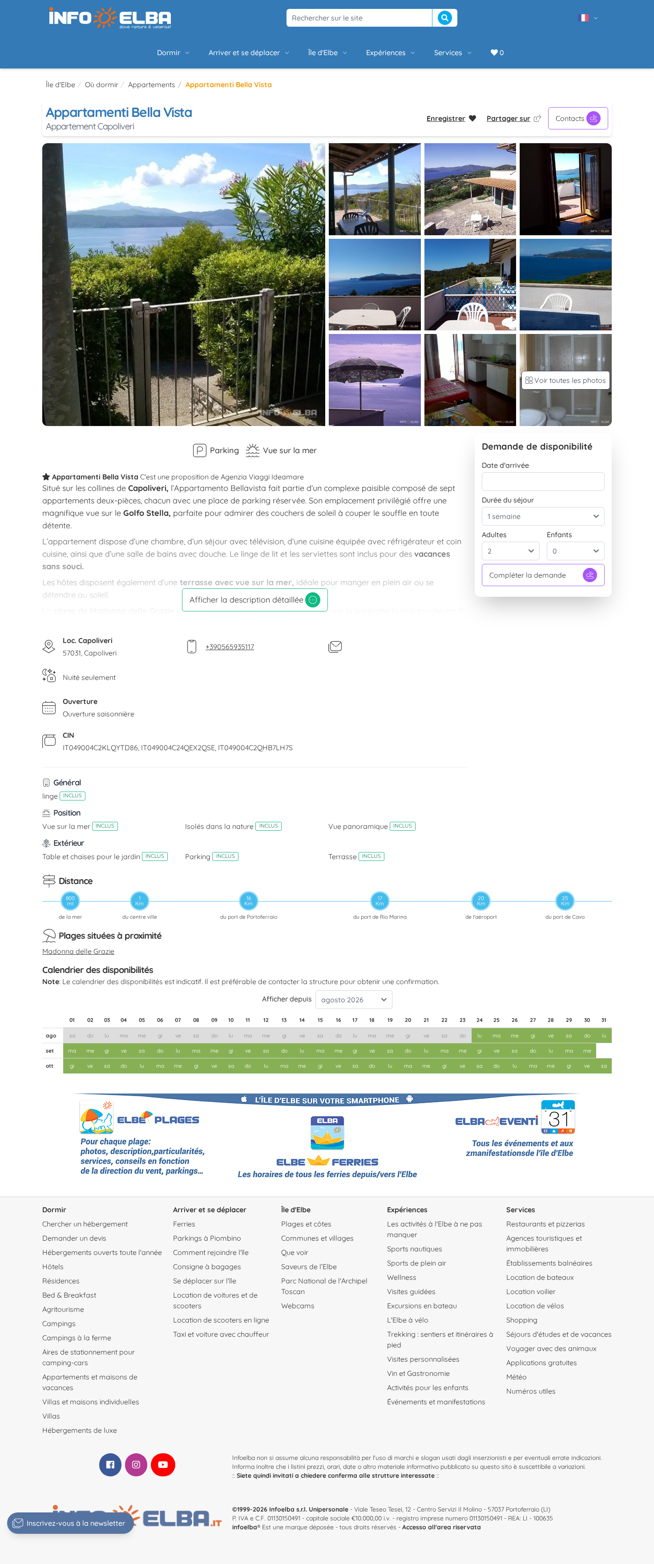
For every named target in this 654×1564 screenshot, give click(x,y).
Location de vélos (535, 1305)
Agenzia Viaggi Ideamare (262, 476)
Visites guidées (411, 1291)
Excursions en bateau (422, 1305)
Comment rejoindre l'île (211, 1252)
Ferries (184, 1223)
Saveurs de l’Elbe (309, 1266)
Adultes (494, 534)
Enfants (559, 534)
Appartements (151, 84)
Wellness (401, 1277)
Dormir (168, 52)
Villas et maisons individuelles (90, 1401)
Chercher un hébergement (85, 1223)
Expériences (386, 52)
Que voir (294, 1252)
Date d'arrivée (505, 465)
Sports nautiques (414, 1248)
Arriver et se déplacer (244, 52)
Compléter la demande (527, 575)
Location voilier (531, 1291)
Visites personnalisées (423, 1359)
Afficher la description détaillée (246, 600)
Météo (516, 1376)
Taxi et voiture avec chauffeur (221, 1334)
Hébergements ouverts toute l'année (102, 1252)
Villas (51, 1415)
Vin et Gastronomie (418, 1373)
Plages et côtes (306, 1223)
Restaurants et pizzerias (545, 1223)
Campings (59, 1323)
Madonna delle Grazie (78, 951)
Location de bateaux (540, 1277)
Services (448, 52)
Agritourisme (63, 1309)
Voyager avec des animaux (551, 1348)
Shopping (521, 1319)
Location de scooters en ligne (221, 1319)
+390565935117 (230, 646)
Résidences (61, 1280)
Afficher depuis (287, 998)
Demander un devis (74, 1238)
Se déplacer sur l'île (204, 1280)
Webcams (298, 1305)
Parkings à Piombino (207, 1238)
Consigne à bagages (207, 1266)
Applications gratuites (541, 1362)
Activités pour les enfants (427, 1387)
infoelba (244, 1527)
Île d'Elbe (323, 52)
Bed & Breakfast (69, 1295)
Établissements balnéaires (549, 1262)
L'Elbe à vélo (407, 1319)
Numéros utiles (531, 1391)
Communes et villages (317, 1238)
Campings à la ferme (76, 1337)
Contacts (570, 118)
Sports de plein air (416, 1262)
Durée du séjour (508, 499)
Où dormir (101, 84)
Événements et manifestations (436, 1401)
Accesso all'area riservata (441, 1527)
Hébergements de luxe (79, 1430)
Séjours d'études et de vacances (559, 1334)
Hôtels (53, 1266)
